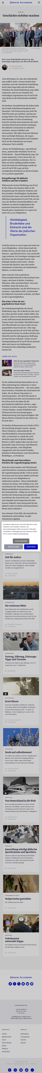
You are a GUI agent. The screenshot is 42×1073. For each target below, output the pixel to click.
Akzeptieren (30, 547)
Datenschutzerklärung (20, 534)
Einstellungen (13, 547)
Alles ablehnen (21, 541)
